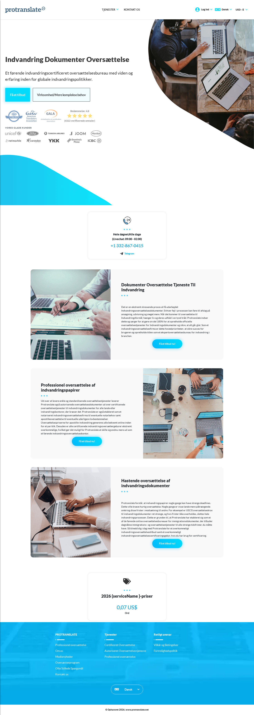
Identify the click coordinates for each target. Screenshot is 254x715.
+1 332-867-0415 (127, 245)
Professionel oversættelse (70, 644)
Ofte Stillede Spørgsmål (69, 668)
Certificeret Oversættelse (120, 644)
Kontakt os (132, 9)
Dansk (128, 689)
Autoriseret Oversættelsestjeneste (125, 650)
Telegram (129, 253)
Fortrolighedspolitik (165, 650)
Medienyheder (64, 656)
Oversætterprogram (67, 662)
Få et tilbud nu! (167, 343)
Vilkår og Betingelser (166, 644)
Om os (59, 650)
